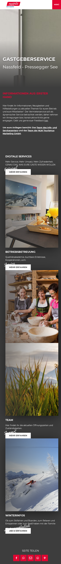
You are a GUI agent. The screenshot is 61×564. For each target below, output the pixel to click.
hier (46, 120)
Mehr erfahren (18, 172)
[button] (16, 558)
